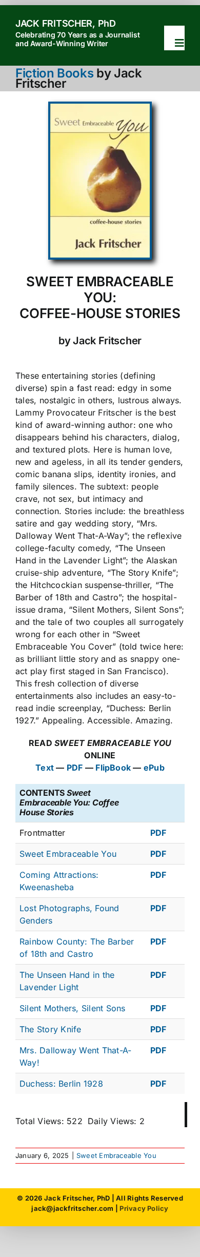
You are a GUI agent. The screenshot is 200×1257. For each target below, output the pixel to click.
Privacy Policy (143, 1208)
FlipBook (113, 767)
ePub (154, 767)
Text (44, 767)
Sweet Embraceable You (67, 854)
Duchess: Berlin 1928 (61, 1083)
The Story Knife (50, 1029)
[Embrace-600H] (100, 108)
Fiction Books (54, 73)
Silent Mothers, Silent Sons (72, 1008)
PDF (75, 767)
